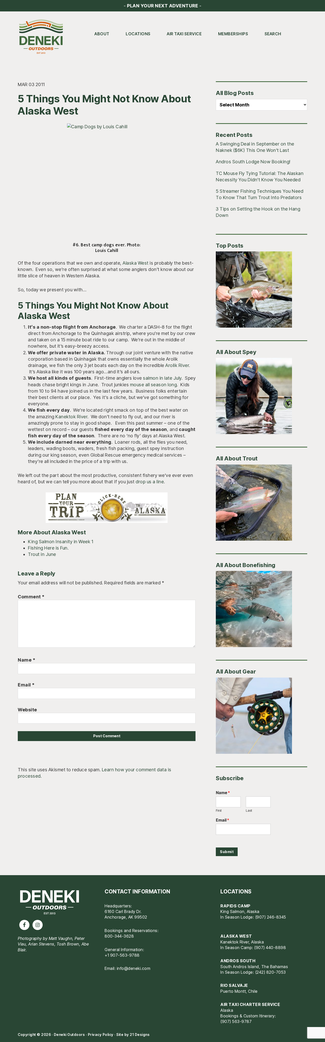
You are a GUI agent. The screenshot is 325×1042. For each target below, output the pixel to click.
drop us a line (150, 481)
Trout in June (42, 554)
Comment (31, 596)
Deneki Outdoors (43, 37)
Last (249, 810)
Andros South (237, 960)
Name (26, 660)
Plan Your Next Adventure (162, 5)
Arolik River (177, 365)
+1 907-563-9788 (122, 955)
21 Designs (140, 1034)
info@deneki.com (134, 968)
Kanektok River (71, 416)
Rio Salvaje (234, 985)
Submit (227, 851)
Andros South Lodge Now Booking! (253, 161)
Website (27, 709)
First (219, 810)
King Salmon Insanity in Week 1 (60, 541)
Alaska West (136, 263)
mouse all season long (153, 384)
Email (26, 684)
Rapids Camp (235, 905)
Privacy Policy (100, 1034)
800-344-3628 (119, 936)
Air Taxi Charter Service (250, 1004)
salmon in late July (162, 378)
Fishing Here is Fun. (48, 548)
